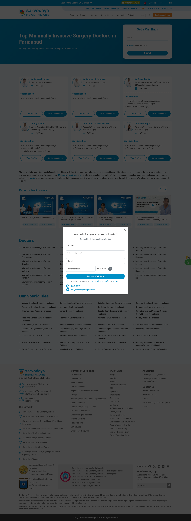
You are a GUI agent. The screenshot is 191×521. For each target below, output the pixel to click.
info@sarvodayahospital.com (83, 290)
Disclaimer (116, 281)
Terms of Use (106, 281)
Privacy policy (96, 281)
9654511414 (76, 286)
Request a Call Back (95, 276)
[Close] (124, 229)
